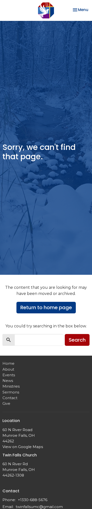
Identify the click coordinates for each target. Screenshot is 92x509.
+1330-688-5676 (32, 499)
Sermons (10, 392)
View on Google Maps (22, 446)
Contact (9, 397)
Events (8, 375)
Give (6, 403)
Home (8, 363)
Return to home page (46, 307)
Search (77, 339)
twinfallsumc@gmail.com (39, 506)
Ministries (11, 386)
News (7, 380)
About (8, 369)
